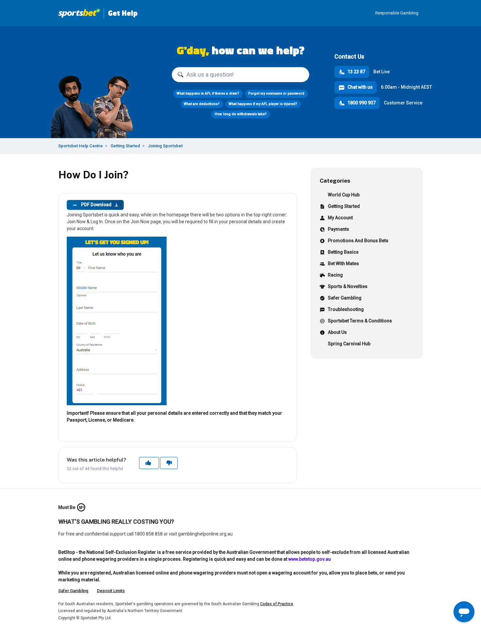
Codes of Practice (276, 604)
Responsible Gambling (397, 12)
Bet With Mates (343, 263)
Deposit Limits (111, 590)
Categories (335, 180)
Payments (338, 229)
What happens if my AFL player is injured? (263, 104)
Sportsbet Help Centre (80, 145)
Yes (149, 462)
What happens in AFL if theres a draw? (208, 93)
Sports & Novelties (347, 286)
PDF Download (92, 204)
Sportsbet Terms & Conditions (360, 320)
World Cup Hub (344, 194)
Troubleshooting (346, 309)
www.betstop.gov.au (309, 559)
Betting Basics (343, 252)
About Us (337, 332)
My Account (340, 217)
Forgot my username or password (276, 93)
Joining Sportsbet (165, 145)
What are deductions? (202, 104)
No (168, 462)
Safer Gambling (345, 297)
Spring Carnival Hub (349, 343)
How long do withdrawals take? (241, 114)
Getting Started (125, 145)
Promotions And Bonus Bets (358, 240)
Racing (335, 275)
